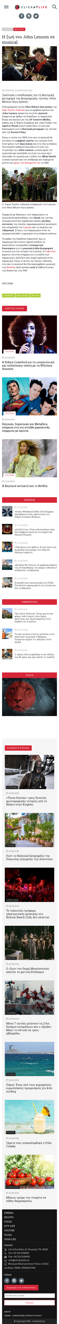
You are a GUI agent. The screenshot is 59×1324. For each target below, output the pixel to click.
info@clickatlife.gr (18, 1260)
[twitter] (36, 16)
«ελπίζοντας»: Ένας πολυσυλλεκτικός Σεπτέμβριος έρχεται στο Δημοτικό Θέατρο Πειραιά (35, 532)
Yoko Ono (50, 251)
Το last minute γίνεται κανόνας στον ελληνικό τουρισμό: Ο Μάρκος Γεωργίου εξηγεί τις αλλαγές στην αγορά (35, 638)
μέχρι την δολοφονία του (27, 162)
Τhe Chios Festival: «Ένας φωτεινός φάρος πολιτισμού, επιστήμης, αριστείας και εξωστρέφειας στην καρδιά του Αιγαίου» (34, 617)
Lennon (27, 227)
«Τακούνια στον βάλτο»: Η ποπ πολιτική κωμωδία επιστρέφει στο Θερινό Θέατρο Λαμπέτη (35, 550)
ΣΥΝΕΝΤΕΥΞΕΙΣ (29, 602)
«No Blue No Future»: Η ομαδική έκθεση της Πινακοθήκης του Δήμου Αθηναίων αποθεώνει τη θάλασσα (36, 568)
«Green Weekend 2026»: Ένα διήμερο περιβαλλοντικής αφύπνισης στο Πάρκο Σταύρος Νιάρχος (34, 514)
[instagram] (29, 16)
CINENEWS (8, 295)
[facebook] (21, 16)
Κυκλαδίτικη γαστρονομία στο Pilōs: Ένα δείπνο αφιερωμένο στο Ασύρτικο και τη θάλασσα (35, 585)
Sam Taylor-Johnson (13, 110)
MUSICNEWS (23, 295)
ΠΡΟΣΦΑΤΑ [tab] (29, 500)
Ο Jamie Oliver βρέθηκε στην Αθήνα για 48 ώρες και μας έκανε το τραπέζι (35, 655)
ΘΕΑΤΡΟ (35, 295)
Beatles (11, 267)
